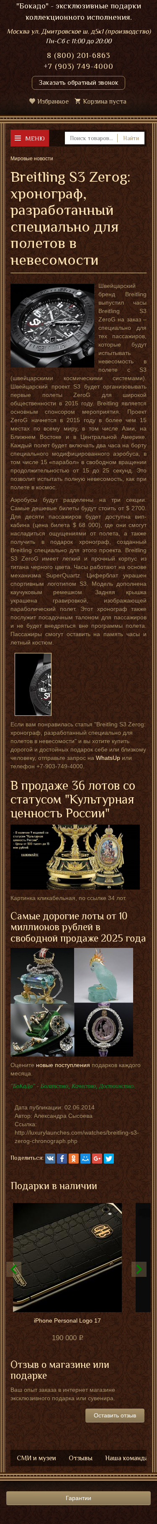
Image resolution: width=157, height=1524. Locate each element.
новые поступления (63, 1065)
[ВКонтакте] (50, 1158)
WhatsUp (108, 757)
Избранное (53, 101)
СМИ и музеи (36, 1458)
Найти (131, 138)
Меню (35, 138)
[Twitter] (109, 1158)
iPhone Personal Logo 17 (67, 1320)
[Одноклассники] (74, 1158)
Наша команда (126, 1458)
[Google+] (97, 1158)
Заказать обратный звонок (78, 82)
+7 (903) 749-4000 (78, 66)
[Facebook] (62, 1158)
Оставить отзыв (115, 1415)
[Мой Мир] (85, 1158)
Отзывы (81, 1458)
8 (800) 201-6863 (78, 55)
